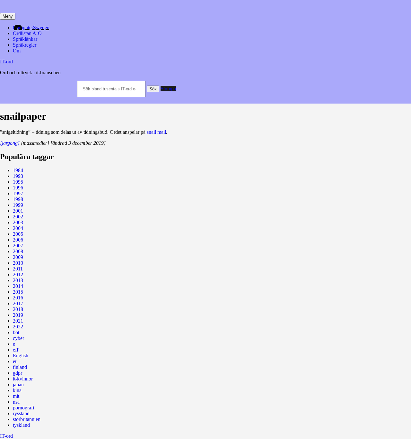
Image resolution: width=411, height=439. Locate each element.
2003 (18, 222)
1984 (18, 170)
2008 (18, 251)
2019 (18, 315)
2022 (18, 326)
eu (15, 361)
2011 (18, 268)
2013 (18, 280)
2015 (18, 292)
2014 (18, 286)
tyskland (21, 425)
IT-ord (6, 61)
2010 (18, 263)
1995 (18, 182)
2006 (18, 239)
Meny (8, 16)
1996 (18, 187)
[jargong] (10, 143)
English (20, 355)
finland (20, 367)
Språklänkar (25, 39)
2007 (18, 245)
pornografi (23, 407)
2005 (18, 234)
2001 (18, 211)
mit (16, 396)
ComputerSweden (31, 27)
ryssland (21, 413)
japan (18, 384)
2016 (18, 297)
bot (16, 332)
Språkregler (24, 45)
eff (15, 349)
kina (17, 390)
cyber (18, 338)
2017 (18, 303)
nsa (16, 402)
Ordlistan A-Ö (27, 33)
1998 (18, 199)
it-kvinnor (23, 378)
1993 (18, 176)
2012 (18, 274)
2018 (18, 309)
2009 (18, 257)
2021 (18, 321)
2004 (18, 228)
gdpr (17, 373)
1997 (18, 193)
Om (17, 50)
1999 (18, 205)
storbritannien (26, 419)
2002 (18, 216)
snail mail (156, 132)
